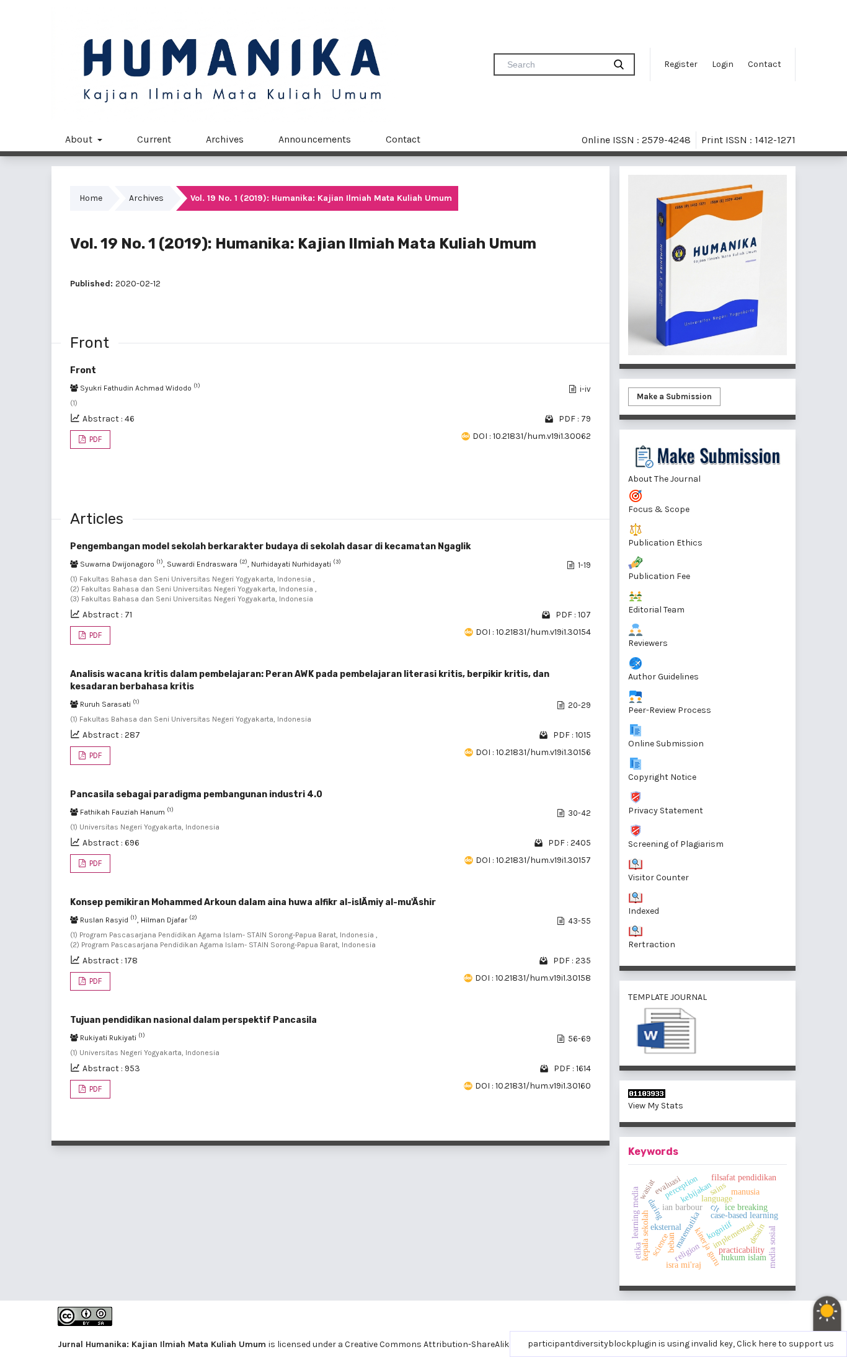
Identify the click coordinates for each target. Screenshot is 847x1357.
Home (90, 198)
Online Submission (666, 743)
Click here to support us (785, 1343)
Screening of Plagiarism (676, 844)
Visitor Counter (658, 877)
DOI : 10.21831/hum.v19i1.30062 (531, 436)
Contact (764, 64)
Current (154, 139)
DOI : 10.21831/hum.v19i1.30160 (533, 1086)
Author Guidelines (663, 676)
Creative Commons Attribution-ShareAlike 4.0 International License (480, 1344)
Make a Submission (674, 396)
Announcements (314, 139)
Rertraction (651, 944)
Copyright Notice (662, 777)
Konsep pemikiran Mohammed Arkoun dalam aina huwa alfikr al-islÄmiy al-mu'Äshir (253, 902)
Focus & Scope (659, 509)
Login (723, 64)
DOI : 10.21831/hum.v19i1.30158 (533, 978)
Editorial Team (656, 609)
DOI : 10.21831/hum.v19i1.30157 (533, 860)
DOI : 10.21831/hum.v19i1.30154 (533, 632)
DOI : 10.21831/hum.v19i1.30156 (533, 752)
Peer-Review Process (669, 710)
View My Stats (655, 1105)
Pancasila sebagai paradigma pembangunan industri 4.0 (196, 794)
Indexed (643, 911)
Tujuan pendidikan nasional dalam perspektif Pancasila (193, 1020)
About (80, 139)
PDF (94, 439)
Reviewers (648, 643)
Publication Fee (659, 576)
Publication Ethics (665, 542)
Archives (225, 139)
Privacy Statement (665, 810)
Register (681, 64)
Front (83, 370)
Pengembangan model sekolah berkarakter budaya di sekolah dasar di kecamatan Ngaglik (270, 546)
